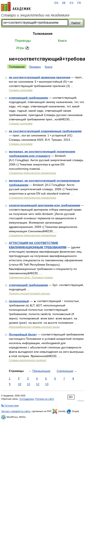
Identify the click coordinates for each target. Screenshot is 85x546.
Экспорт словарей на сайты (15, 411)
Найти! (75, 23)
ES (71, 3)
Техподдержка (26, 399)
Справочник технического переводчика (32, 173)
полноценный (19, 301)
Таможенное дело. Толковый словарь (31, 277)
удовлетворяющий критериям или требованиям (44, 205)
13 (46, 384)
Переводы (23, 40)
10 (19, 384)
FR (79, 3)
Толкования (42, 33)
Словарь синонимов (20, 90)
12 (37, 384)
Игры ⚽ (22, 48)
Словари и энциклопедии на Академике (35, 15)
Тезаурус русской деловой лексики (29, 293)
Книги (62, 40)
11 (28, 384)
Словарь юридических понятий (27, 360)
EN (56, 3)
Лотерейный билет (23, 334)
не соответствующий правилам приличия (39, 77)
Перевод (35, 66)
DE (64, 3)
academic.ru (16, 6)
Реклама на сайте (44, 399)
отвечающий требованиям (28, 97)
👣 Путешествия (10, 405)
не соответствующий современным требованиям (45, 131)
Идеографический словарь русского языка (34, 327)
